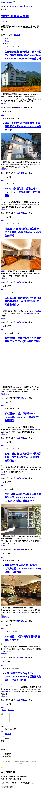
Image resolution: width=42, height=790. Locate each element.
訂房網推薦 (6, 691)
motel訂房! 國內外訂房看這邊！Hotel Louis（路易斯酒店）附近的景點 (22, 192)
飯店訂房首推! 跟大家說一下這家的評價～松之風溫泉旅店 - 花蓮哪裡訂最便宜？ (23, 457)
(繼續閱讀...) (5, 103)
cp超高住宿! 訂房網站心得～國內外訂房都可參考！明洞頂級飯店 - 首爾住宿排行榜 (23, 301)
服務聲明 (21, 763)
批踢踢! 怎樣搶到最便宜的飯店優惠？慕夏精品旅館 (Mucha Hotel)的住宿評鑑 (23, 232)
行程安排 (30, 313)
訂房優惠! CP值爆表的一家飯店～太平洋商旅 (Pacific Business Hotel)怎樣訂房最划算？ (23, 568)
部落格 (7, 41)
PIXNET (9, 761)
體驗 (32, 429)
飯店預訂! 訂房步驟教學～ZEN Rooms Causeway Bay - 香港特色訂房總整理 (22, 417)
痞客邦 (19, 107)
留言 (23, 107)
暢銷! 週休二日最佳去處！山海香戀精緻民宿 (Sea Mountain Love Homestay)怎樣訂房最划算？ (23, 497)
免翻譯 (3, 271)
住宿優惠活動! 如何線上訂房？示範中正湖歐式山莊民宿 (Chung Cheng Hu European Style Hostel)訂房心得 (23, 55)
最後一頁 (11, 710)
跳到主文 (4, 21)
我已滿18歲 (5, 787)
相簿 (6, 39)
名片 (6, 43)
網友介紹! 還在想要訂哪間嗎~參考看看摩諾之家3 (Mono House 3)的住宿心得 (23, 126)
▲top (2, 115)
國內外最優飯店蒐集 (15, 16)
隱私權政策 (35, 761)
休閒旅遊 (17, 35)
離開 (11, 787)
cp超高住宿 (37, 311)
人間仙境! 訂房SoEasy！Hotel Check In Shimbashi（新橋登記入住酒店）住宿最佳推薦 (23, 676)
